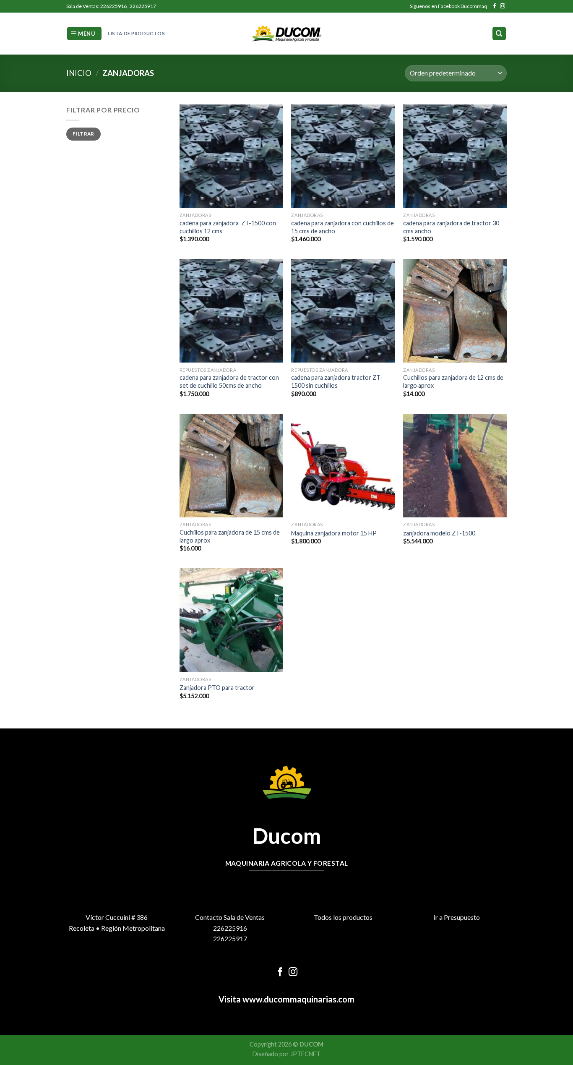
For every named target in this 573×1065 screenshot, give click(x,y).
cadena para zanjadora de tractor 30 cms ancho (451, 227)
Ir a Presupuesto (456, 917)
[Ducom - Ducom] (286, 33)
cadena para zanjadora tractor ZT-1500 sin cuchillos (337, 381)
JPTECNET (305, 1053)
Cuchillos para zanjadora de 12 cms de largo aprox (453, 381)
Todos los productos (343, 917)
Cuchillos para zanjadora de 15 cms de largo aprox (230, 536)
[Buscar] (499, 34)
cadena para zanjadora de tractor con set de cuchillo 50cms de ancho (229, 381)
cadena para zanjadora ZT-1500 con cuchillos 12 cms (228, 227)
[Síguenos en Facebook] (494, 6)
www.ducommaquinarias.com (297, 999)
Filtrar (83, 134)
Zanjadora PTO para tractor (217, 687)
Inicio (78, 73)
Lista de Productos (136, 33)
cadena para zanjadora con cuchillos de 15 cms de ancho (342, 227)
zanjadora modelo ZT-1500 (439, 533)
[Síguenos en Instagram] (502, 6)
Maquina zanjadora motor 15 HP (334, 533)
